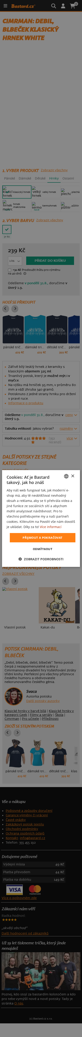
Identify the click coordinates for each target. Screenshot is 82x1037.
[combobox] (66, 476)
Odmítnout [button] (43, 549)
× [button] (72, 476)
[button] (41, 559)
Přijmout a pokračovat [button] (42, 537)
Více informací (51, 527)
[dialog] (41, 518)
